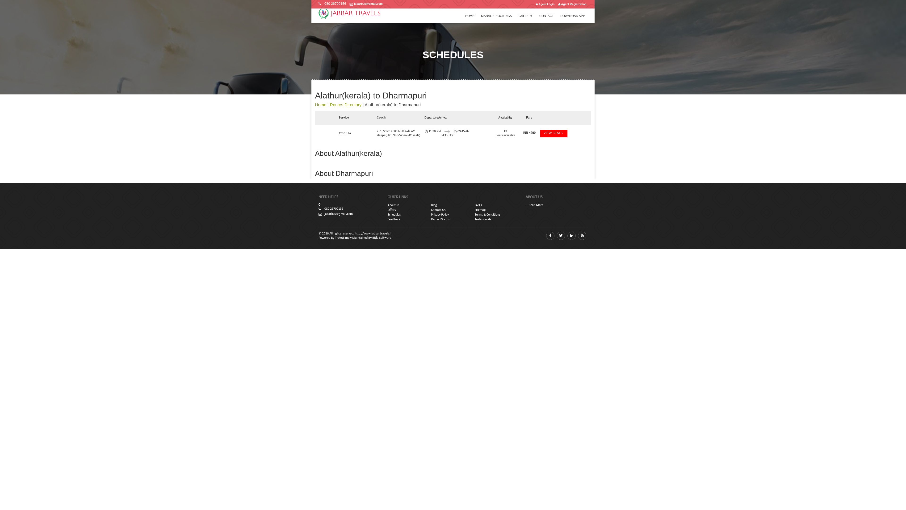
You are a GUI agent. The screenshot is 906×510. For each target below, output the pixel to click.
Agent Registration (573, 4)
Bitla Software (381, 238)
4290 (529, 133)
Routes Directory (345, 104)
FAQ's (478, 205)
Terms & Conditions (487, 215)
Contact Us (438, 210)
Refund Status (440, 219)
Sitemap (480, 210)
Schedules (394, 215)
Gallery (526, 16)
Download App (572, 16)
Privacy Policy (440, 215)
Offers (392, 210)
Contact (546, 16)
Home (469, 16)
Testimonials (483, 219)
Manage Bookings (496, 16)
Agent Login (546, 4)
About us (393, 205)
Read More (535, 205)
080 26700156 (335, 3)
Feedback (394, 219)
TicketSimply (343, 238)
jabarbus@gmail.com (368, 3)
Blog (434, 205)
